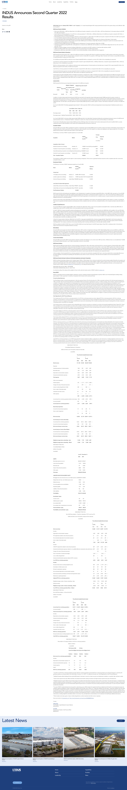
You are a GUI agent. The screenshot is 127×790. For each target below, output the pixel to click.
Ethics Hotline (93, 783)
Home (50, 2)
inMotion (112, 788)
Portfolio (71, 2)
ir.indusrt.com (70, 264)
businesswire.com (65, 698)
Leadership (59, 2)
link (80, 264)
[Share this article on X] (5, 32)
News (76, 2)
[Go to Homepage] (5, 2)
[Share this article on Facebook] (9, 32)
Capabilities (65, 2)
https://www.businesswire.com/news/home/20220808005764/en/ (82, 698)
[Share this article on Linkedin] (7, 32)
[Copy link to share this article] (3, 32)
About (54, 2)
